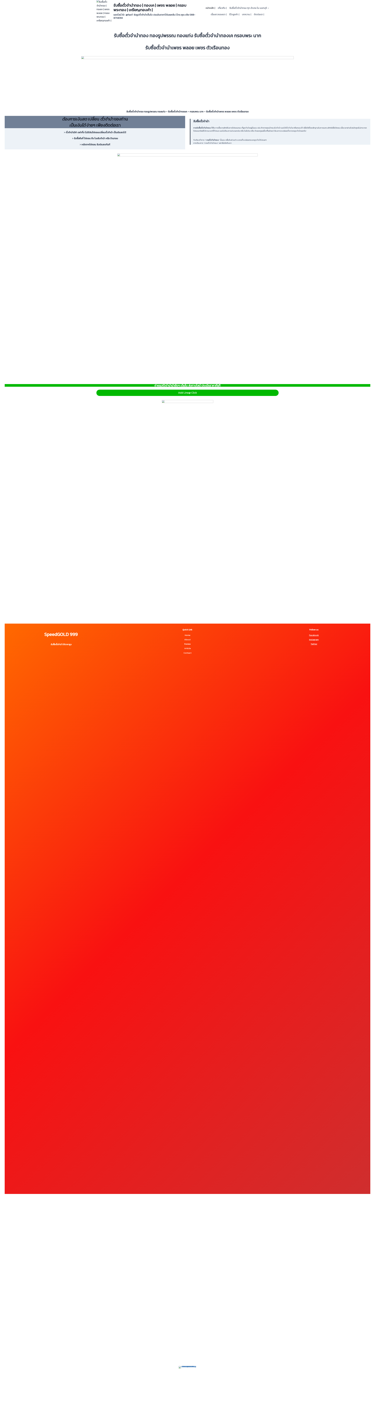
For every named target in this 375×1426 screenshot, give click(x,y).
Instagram (314, 639)
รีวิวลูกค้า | (234, 14)
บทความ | (246, 14)
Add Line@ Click (187, 393)
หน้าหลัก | (210, 8)
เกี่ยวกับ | (222, 8)
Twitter (314, 644)
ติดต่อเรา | (259, 14)
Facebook (314, 635)
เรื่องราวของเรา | (218, 14)
